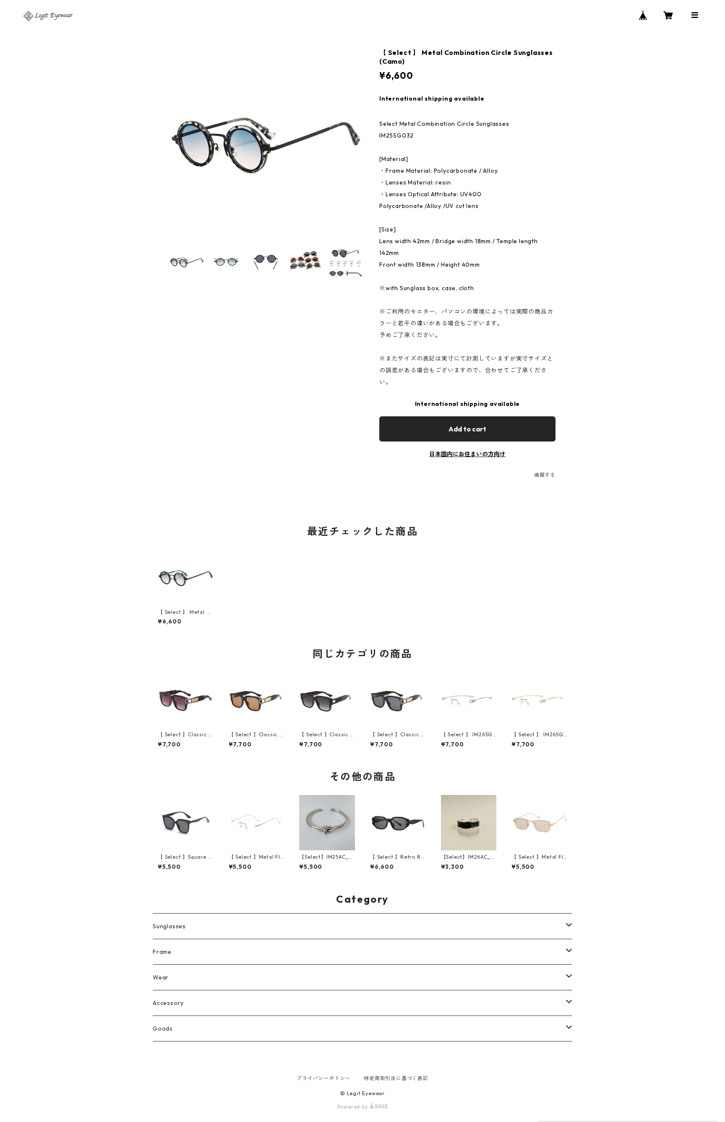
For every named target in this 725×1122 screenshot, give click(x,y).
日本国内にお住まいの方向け (467, 454)
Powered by (353, 1107)
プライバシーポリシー (323, 1078)
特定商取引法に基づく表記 (396, 1078)
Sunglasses (169, 926)
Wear (161, 977)
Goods (163, 1028)
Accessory (168, 1003)
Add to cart (467, 429)
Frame (162, 952)
